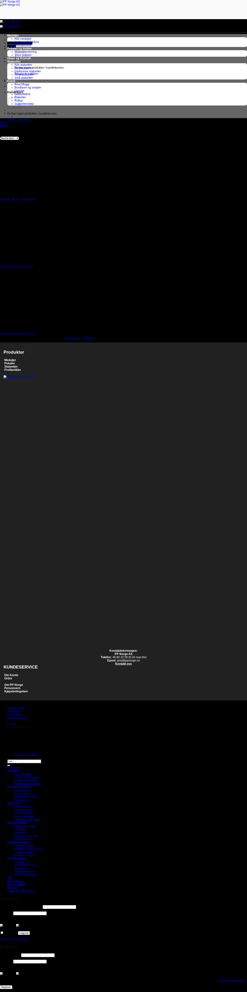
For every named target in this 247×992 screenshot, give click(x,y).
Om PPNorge (15, 979)
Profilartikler (12, 640)
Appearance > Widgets (79, 608)
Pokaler (9, 634)
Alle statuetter (23, 64)
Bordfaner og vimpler (27, 87)
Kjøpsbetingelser (16, 962)
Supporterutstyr (24, 103)
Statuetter (14, 61)
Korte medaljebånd (26, 42)
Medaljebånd (22, 45)
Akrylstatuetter (23, 68)
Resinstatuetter (24, 74)
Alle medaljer (22, 38)
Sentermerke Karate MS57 (17, 537)
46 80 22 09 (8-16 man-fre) (129, 928)
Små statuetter (23, 77)
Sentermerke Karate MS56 (17, 604)
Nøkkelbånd (22, 94)
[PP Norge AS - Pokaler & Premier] (10, 3)
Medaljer (13, 35)
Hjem (3, 122)
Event (11, 81)
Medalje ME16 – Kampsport (18, 470)
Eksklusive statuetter (27, 71)
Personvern (12, 959)
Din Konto (11, 946)
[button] (4, 125)
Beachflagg (21, 84)
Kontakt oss (123, 934)
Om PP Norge (13, 955)
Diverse (19, 90)
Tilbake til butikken (19, 119)
